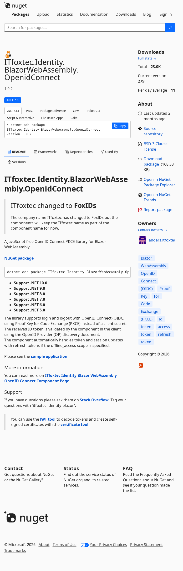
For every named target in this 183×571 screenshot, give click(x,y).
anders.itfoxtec (162, 240)
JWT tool (48, 419)
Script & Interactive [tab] (20, 118)
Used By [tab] (111, 151)
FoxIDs (85, 205)
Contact (13, 468)
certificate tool (74, 424)
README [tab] (18, 151)
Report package (158, 209)
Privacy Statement (146, 544)
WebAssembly (153, 265)
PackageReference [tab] (53, 110)
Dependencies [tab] (81, 151)
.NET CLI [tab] (13, 110)
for (156, 296)
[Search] (170, 27)
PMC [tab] (29, 110)
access (164, 326)
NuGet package (19, 258)
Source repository (153, 131)
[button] (120, 126)
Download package (153, 161)
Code (145, 303)
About (44, 544)
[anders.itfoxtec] (142, 240)
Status (71, 468)
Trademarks (15, 550)
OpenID (148, 273)
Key (144, 296)
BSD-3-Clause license (156, 146)
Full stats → (147, 58)
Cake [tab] (74, 118)
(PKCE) (146, 319)
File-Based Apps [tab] (52, 118)
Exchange (149, 311)
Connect (148, 281)
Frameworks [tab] (47, 151)
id (161, 319)
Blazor (146, 258)
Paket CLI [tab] (93, 110)
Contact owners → (152, 229)
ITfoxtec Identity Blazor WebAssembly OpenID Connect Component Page (60, 378)
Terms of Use (64, 544)
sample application (49, 356)
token (146, 326)
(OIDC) (147, 288)
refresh (164, 334)
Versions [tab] (18, 162)
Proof (164, 288)
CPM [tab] (76, 110)
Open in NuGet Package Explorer (159, 182)
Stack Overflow (94, 400)
